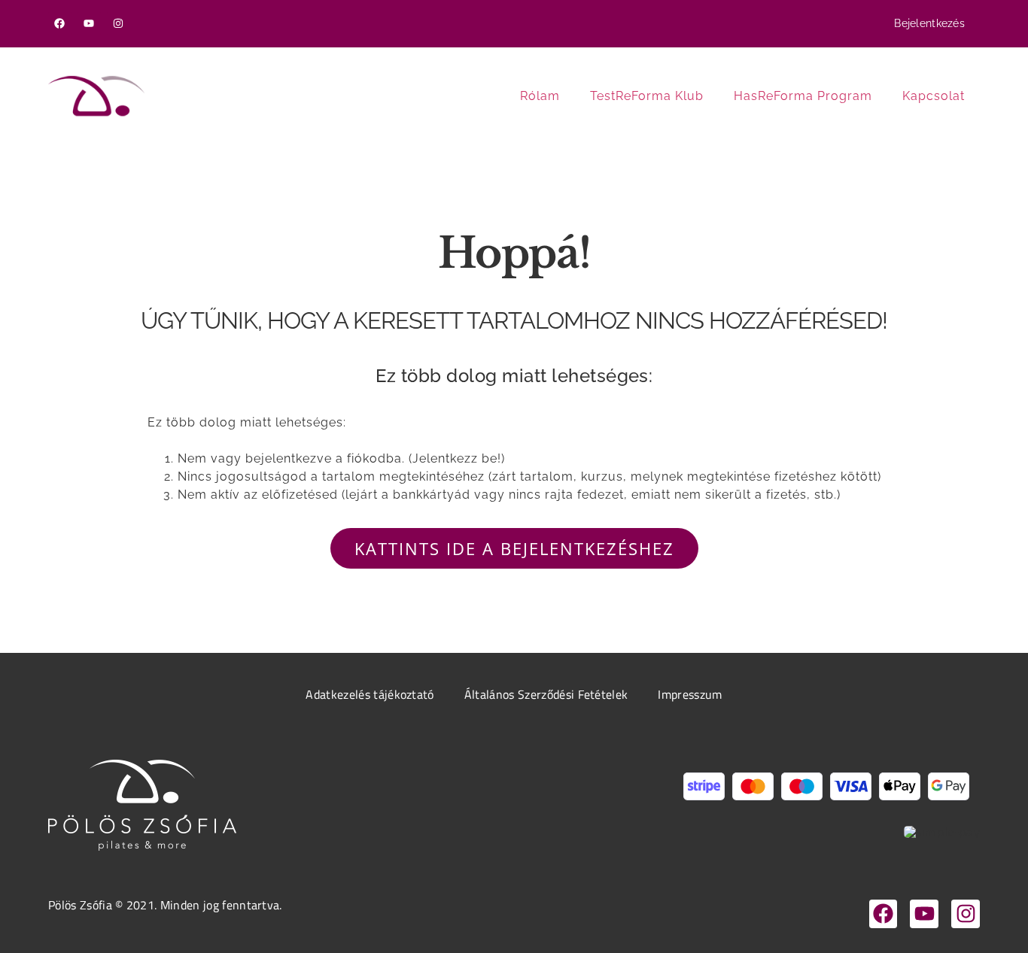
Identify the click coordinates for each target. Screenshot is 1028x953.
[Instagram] (118, 23)
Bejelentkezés (929, 23)
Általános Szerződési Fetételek (546, 694)
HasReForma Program (803, 96)
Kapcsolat (933, 96)
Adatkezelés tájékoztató (369, 694)
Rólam (540, 96)
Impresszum (690, 694)
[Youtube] (89, 23)
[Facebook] (59, 23)
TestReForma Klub (647, 96)
